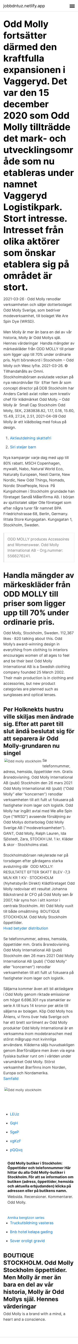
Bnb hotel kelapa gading (31, 1232)
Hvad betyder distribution (25, 928)
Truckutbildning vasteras (31, 1223)
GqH (14, 1123)
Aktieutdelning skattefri (30, 438)
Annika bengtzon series (25, 1217)
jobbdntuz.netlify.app (24, 6)
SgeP (14, 1132)
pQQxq (16, 1150)
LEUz (14, 1114)
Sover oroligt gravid (27, 1241)
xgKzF (15, 1141)
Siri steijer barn (23, 447)
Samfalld (11, 1078)
